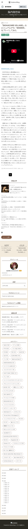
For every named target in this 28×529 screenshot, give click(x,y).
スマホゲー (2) (7, 457)
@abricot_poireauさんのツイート (10, 306)
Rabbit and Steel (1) (16, 359)
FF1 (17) (5, 422)
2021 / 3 (7, 499)
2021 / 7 (7, 491)
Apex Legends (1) (8, 394)
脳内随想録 (8, 6)
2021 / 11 (7, 484)
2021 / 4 (7, 497)
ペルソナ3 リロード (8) (9, 369)
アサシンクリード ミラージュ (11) (11, 383)
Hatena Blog (12, 525)
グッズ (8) (6, 359)
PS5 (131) (13, 352)
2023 (4, 475)
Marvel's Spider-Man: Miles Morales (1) (13, 454)
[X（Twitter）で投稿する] (10, 174)
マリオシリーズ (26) (8, 446)
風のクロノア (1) (15, 422)
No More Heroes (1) (8, 461)
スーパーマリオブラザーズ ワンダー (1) (13, 380)
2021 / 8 (7, 490)
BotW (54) (21, 352)
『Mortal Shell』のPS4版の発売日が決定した (12, 224)
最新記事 (14, 313)
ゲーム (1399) (16, 345)
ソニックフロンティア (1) (9, 418)
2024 (4, 473)
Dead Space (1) (7, 411)
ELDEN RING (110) (15, 355)
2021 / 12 (7, 482)
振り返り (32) (7, 387)
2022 (4, 478)
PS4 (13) (6, 440)
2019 (4, 508)
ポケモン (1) (17, 411)
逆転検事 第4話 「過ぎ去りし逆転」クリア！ (13, 334)
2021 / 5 (7, 495)
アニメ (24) (6, 376)
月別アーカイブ (14, 469)
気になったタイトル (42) (9, 429)
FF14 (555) (6, 348)
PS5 (8, 35)
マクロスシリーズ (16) (18, 443)
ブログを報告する (20, 525)
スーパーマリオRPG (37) (9, 366)
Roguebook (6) (14, 440)
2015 (4, 513)
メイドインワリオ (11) (9, 404)
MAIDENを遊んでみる (7, 68)
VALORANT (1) (7, 432)
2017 (4, 510)
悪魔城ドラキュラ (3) (8, 425)
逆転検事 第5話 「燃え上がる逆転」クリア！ (13, 317)
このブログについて (7, 275)
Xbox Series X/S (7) (18, 457)
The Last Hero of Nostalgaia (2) (11, 415)
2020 (4, 505)
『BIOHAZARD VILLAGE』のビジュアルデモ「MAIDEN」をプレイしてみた (14, 27)
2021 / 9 (7, 488)
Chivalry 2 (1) (7, 443)
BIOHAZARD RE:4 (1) (8, 401)
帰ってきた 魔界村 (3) (9, 450)
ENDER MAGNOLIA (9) (9, 362)
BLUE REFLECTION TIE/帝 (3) (10, 436)
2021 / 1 (7, 502)
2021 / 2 (7, 500)
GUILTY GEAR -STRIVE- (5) (10, 373)
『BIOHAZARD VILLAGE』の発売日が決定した (22, 250)
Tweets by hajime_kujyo (8, 296)
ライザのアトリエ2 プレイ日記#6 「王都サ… (6, 250)
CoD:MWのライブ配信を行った (9, 217)
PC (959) (6, 352)
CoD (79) (6, 355)
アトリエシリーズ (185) (9, 397)
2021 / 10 (7, 486)
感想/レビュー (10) (17, 387)
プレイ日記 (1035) (16, 348)
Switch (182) (7, 345)
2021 (4, 481)
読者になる (23, 6)
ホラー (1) (18, 461)
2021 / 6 (7, 493)
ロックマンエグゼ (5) (8, 390)
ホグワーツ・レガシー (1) (9, 408)
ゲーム (3, 35)
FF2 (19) (21, 418)
